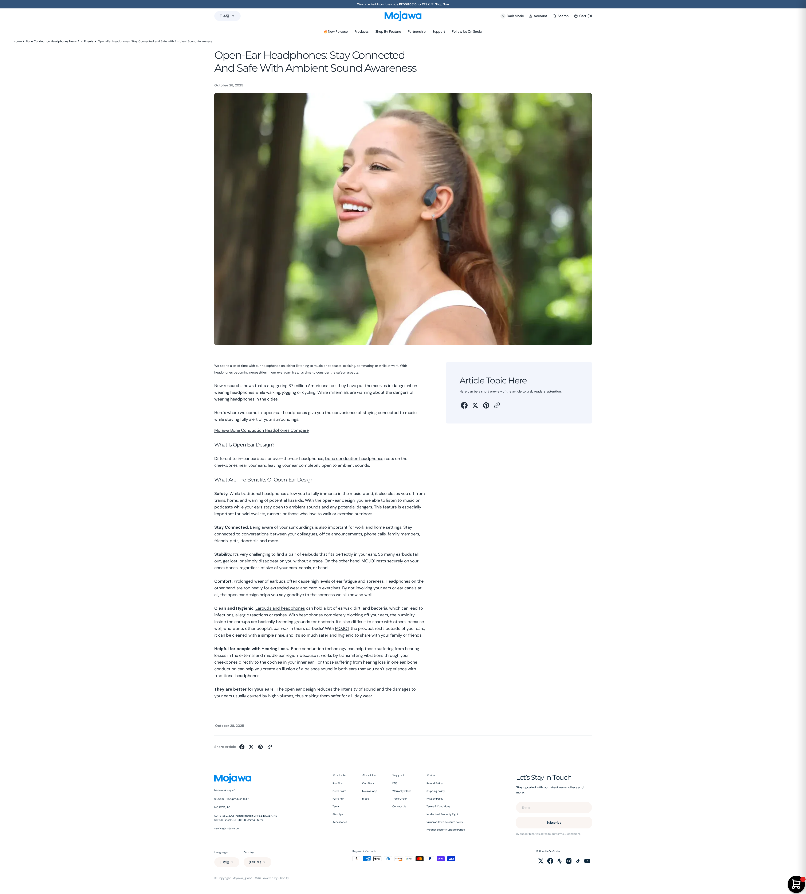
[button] (538, 16)
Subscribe (554, 822)
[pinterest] (486, 405)
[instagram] (568, 861)
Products (361, 31)
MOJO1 (368, 561)
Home (17, 41)
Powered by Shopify (275, 878)
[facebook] (464, 405)
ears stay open (268, 507)
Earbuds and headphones (280, 608)
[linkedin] (559, 861)
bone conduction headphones (354, 458)
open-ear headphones (285, 412)
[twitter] (475, 405)
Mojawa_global (242, 878)
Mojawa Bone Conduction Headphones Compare (261, 430)
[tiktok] (578, 861)
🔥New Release (336, 31)
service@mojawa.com (227, 828)
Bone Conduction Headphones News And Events (60, 41)
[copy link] (497, 405)
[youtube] (587, 861)
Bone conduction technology (318, 648)
